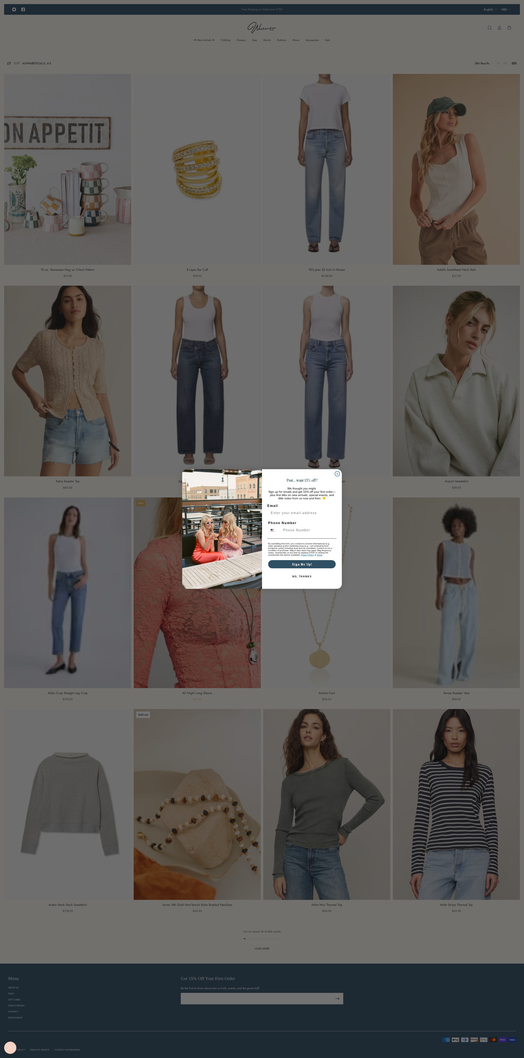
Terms (319, 555)
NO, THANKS (302, 576)
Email (272, 505)
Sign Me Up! (302, 564)
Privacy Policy (307, 555)
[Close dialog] (337, 473)
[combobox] (274, 530)
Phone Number (282, 523)
